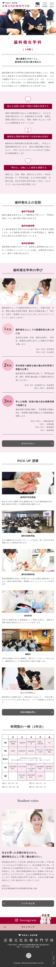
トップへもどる (28, 903)
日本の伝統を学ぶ (28, 712)
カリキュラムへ (28, 443)
